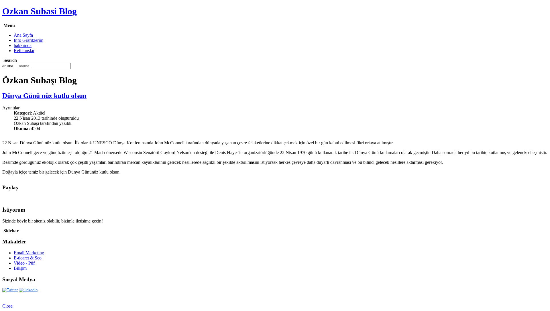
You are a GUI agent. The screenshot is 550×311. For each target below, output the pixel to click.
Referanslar (24, 50)
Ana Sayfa (23, 35)
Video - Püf (24, 263)
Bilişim (20, 268)
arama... (9, 65)
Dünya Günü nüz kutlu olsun (44, 95)
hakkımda (23, 45)
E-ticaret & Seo (28, 257)
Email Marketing (29, 252)
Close (7, 306)
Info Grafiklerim (28, 40)
